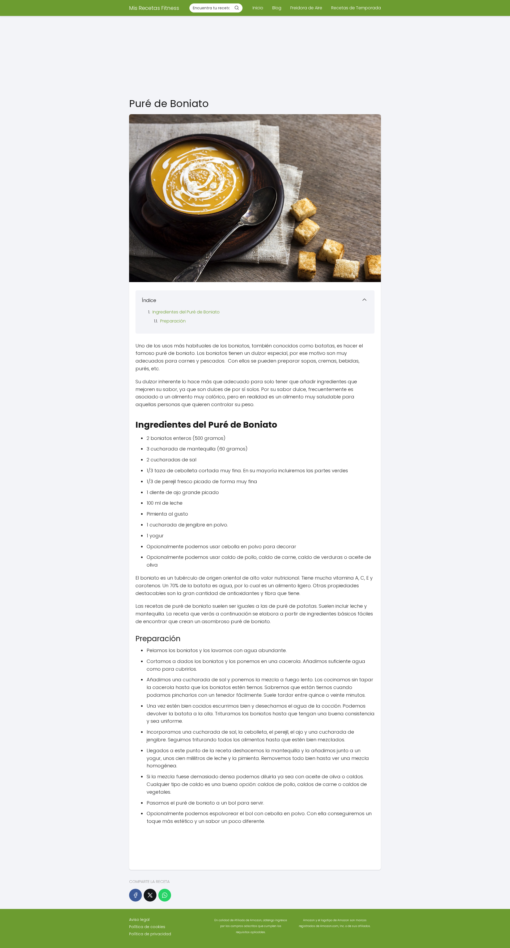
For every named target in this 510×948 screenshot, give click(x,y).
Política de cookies (147, 926)
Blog (276, 8)
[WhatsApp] (164, 895)
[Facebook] (135, 895)
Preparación (173, 321)
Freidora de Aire (306, 8)
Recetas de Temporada (356, 8)
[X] (150, 895)
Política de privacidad (150, 934)
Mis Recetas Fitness (154, 8)
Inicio (258, 8)
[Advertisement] (255, 56)
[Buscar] (236, 7)
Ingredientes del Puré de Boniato (186, 312)
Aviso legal (139, 919)
